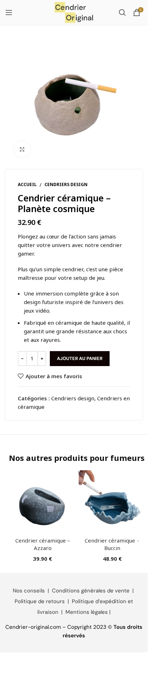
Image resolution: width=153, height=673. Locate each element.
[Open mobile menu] (9, 12)
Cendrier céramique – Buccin (112, 544)
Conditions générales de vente (91, 590)
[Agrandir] (22, 149)
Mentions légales (86, 612)
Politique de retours (40, 601)
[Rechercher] (122, 12)
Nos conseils (29, 590)
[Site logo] (74, 11)
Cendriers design (66, 184)
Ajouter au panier (79, 358)
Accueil (27, 184)
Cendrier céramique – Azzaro (42, 544)
